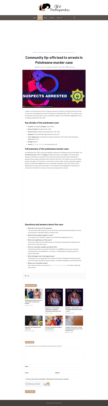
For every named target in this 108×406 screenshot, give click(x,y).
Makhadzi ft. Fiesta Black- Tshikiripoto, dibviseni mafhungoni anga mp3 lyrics (53, 309)
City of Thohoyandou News (59, 265)
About (45, 17)
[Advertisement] (54, 34)
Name (27, 366)
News (40, 17)
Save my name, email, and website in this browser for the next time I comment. (47, 379)
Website (57, 372)
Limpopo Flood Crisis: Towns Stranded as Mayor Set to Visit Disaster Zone (74, 329)
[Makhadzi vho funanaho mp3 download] (34, 321)
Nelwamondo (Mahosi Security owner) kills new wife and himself (33, 301)
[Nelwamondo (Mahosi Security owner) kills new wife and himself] (34, 294)
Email (27, 372)
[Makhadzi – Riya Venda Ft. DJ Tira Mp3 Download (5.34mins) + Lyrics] (74, 297)
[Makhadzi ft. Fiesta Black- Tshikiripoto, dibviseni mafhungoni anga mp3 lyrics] (54, 297)
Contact (52, 17)
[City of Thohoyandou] (54, 7)
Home (34, 17)
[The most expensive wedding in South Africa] (54, 321)
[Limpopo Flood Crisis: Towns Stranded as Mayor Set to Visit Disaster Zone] (74, 321)
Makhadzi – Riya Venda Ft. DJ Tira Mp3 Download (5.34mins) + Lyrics (73, 309)
